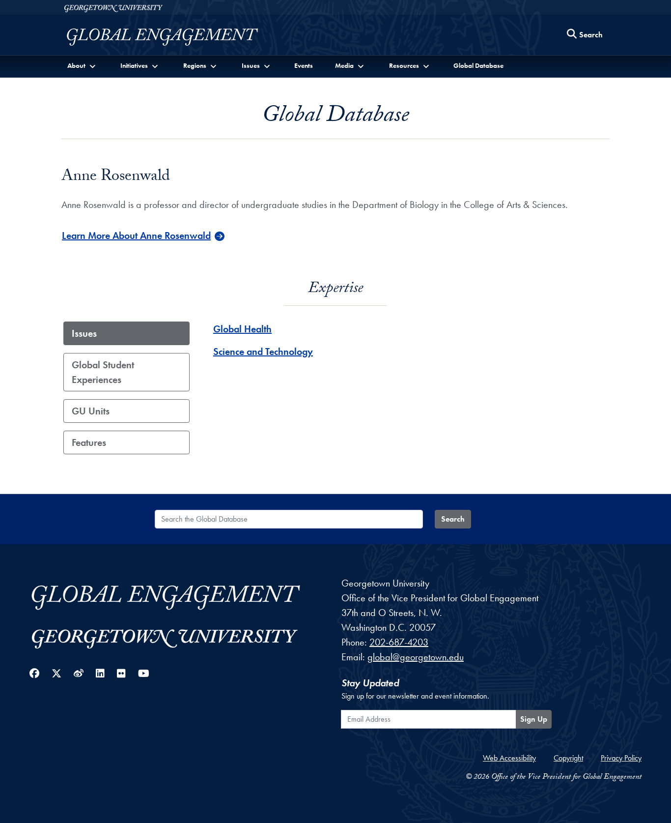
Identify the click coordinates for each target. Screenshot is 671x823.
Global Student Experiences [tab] (103, 372)
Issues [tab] (84, 333)
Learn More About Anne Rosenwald (136, 235)
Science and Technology (263, 351)
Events (303, 65)
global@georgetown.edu (415, 656)
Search (453, 519)
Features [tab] (89, 442)
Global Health (242, 329)
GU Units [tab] (91, 411)
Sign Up (533, 719)
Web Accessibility (509, 758)
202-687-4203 (398, 642)
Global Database (478, 65)
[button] (82, 66)
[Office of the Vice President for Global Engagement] (172, 37)
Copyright (568, 758)
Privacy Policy (621, 758)
